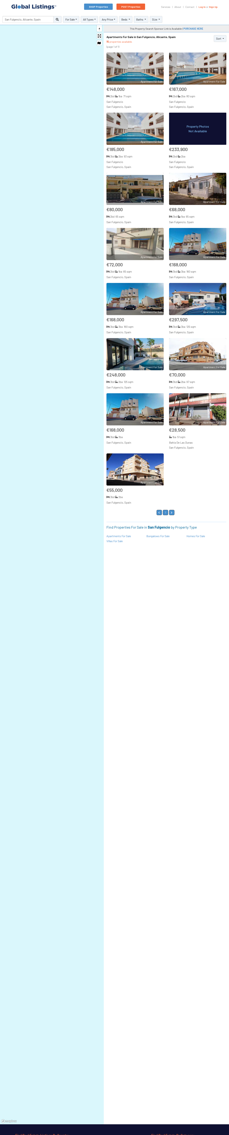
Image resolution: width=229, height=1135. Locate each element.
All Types (88, 19)
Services (165, 6)
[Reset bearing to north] (99, 29)
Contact (189, 6)
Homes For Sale (195, 536)
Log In (202, 6)
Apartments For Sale (118, 536)
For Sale (70, 19)
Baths (140, 19)
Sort (219, 38)
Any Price (107, 19)
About (177, 6)
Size (155, 19)
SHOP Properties (98, 6)
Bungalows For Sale (158, 536)
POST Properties (130, 6)
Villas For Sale (114, 541)
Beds (124, 19)
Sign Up (213, 6)
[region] (52, 569)
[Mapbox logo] (9, 1121)
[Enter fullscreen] (99, 36)
